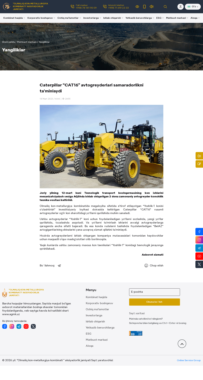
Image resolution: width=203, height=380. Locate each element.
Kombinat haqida (13, 18)
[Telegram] (59, 265)
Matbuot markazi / (27, 42)
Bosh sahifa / (9, 42)
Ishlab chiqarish (112, 18)
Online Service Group (189, 360)
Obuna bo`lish (154, 302)
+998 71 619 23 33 (118, 8)
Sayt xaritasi (137, 313)
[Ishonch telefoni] (199, 155)
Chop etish (156, 265)
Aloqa (194, 18)
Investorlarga (91, 18)
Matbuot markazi (176, 18)
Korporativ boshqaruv (40, 18)
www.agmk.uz (11, 314)
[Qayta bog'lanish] (199, 164)
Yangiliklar (44, 42)
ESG (158, 18)
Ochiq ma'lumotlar (68, 18)
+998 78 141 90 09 (86, 8)
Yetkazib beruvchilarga (139, 18)
